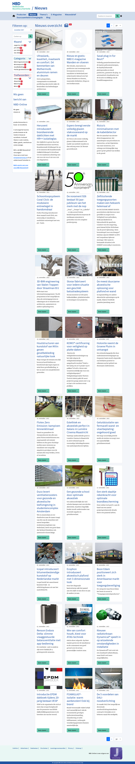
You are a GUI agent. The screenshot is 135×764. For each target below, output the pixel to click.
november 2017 (19, 30)
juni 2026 (18, 50)
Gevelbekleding (20, 67)
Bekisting (18, 84)
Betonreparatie (20, 64)
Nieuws (41, 8)
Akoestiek (18, 81)
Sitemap (78, 748)
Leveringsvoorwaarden (57, 748)
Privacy (70, 748)
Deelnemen (34, 748)
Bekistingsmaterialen (22, 62)
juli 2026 (17, 48)
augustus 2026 (20, 45)
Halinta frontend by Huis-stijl (76, 762)
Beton (16, 86)
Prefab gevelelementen (22, 69)
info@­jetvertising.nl (20, 158)
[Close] (31, 30)
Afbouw (17, 79)
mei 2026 (18, 53)
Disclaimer (44, 748)
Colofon (15, 748)
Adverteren (24, 748)
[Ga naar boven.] (121, 16)
